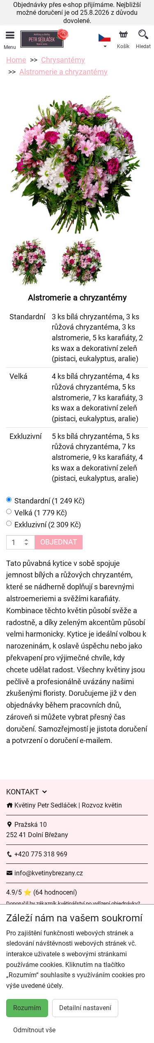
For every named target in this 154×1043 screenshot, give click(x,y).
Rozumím (27, 1008)
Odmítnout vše (34, 1030)
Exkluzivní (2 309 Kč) (47, 524)
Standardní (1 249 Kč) (49, 500)
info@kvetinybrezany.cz (48, 873)
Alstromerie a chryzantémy (63, 71)
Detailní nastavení (85, 1008)
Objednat (58, 542)
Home (16, 59)
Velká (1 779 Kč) (40, 512)
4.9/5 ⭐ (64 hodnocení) (41, 892)
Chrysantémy (63, 59)
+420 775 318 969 (40, 854)
